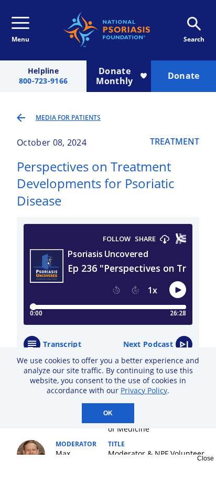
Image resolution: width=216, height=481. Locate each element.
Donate (184, 75)
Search (193, 39)
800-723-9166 (43, 81)
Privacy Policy (144, 390)
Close (205, 458)
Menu (20, 39)
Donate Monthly (114, 76)
